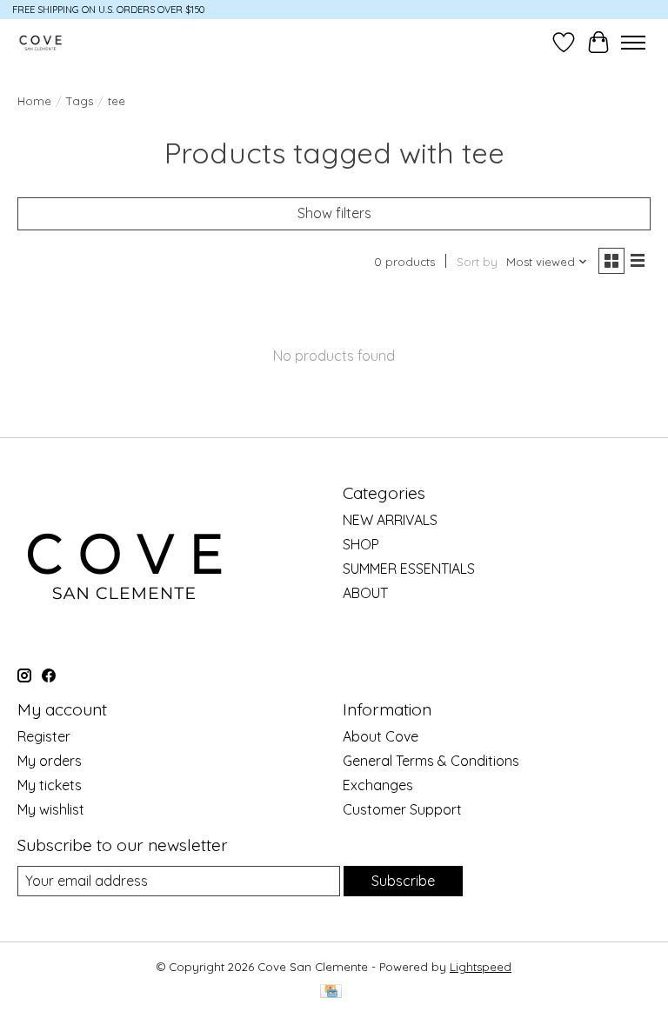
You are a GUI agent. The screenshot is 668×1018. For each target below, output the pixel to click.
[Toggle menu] (633, 42)
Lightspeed (480, 967)
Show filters (334, 213)
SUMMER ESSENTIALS (409, 568)
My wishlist (50, 809)
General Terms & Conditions (431, 760)
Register (43, 736)
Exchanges (378, 785)
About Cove (380, 736)
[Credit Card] (331, 992)
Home (34, 101)
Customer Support (402, 809)
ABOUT (365, 593)
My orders (49, 760)
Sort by (477, 262)
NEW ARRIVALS (390, 520)
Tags (79, 101)
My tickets (49, 785)
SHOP (361, 544)
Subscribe (403, 880)
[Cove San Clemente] (40, 42)
